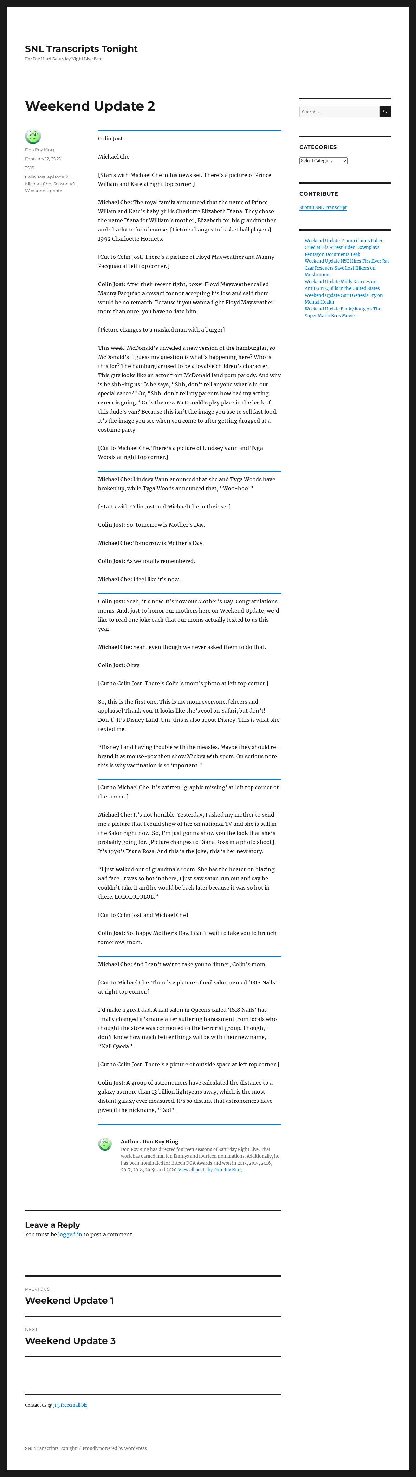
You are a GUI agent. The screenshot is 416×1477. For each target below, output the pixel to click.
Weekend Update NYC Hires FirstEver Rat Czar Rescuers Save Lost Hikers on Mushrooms (347, 268)
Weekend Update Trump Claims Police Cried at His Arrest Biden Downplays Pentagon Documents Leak (344, 247)
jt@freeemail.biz (70, 1405)
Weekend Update (43, 190)
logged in (70, 1234)
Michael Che (38, 183)
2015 (29, 167)
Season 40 (64, 183)
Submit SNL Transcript (323, 207)
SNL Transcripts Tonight (81, 48)
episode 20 (59, 176)
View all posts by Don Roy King (210, 1170)
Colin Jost (35, 176)
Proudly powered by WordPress (115, 1448)
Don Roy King (39, 149)
